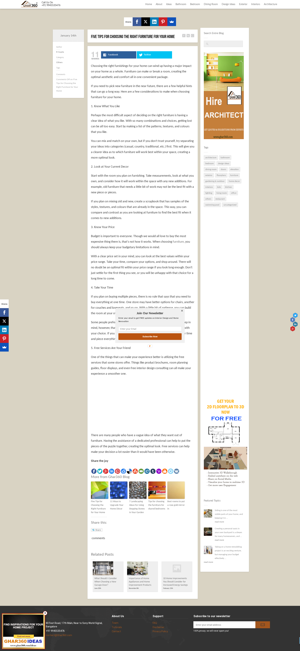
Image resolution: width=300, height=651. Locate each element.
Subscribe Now (150, 336)
